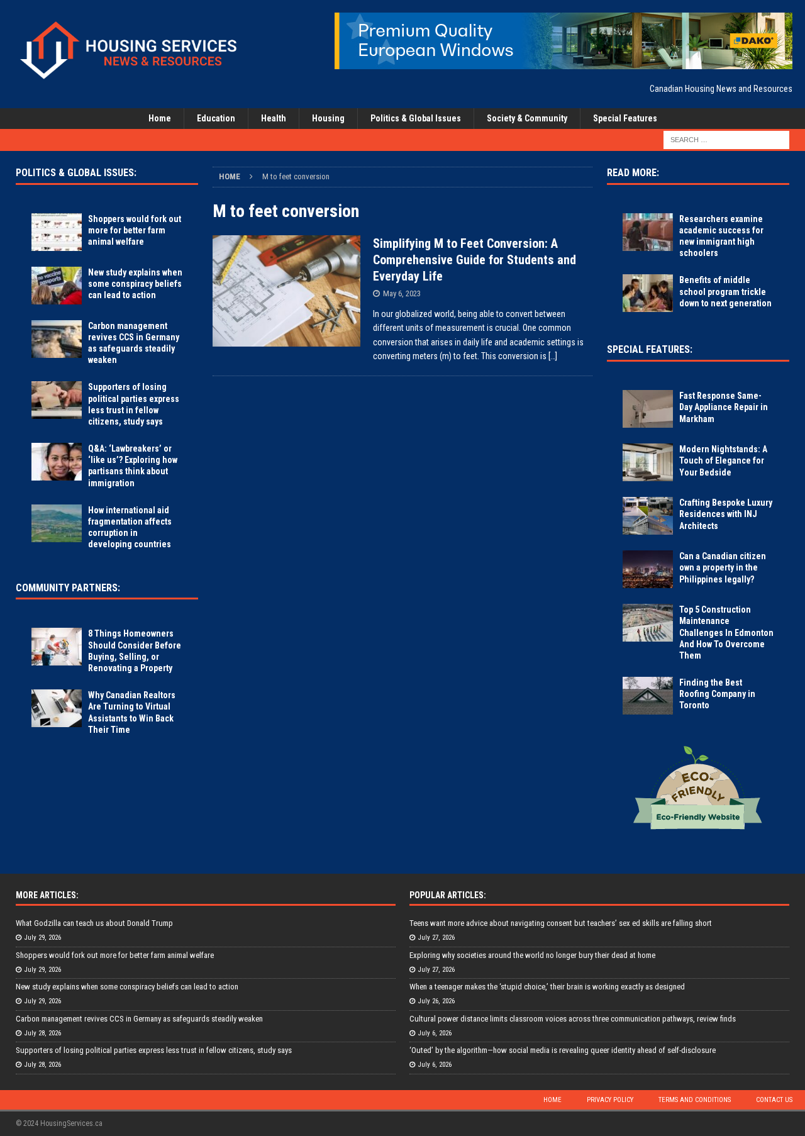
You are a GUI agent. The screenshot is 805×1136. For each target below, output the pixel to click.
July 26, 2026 (436, 1001)
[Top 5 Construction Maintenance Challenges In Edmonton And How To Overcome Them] (648, 623)
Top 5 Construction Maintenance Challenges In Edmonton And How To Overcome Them (726, 632)
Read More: (633, 173)
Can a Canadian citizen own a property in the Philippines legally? (722, 567)
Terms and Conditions (694, 1100)
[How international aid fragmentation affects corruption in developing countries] (56, 523)
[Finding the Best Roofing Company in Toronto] (648, 696)
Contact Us (774, 1100)
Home (159, 118)
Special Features (625, 118)
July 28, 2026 (43, 1033)
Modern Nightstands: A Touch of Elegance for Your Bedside (723, 460)
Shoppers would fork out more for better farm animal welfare (134, 230)
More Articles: (47, 895)
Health (273, 118)
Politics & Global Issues (415, 118)
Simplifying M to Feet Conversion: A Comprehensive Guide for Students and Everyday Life (474, 260)
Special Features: (649, 349)
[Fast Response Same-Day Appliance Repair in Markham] (648, 409)
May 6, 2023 (402, 293)
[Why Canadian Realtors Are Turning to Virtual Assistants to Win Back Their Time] (56, 708)
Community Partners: (68, 588)
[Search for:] (726, 139)
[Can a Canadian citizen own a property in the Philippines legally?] (648, 569)
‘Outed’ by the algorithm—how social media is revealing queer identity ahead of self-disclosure (562, 1050)
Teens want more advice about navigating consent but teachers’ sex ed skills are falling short (560, 923)
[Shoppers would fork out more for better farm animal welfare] (56, 232)
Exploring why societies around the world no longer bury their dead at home (532, 955)
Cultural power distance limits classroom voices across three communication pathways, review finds (572, 1018)
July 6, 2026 (435, 1033)
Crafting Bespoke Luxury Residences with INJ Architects (725, 514)
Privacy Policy (610, 1100)
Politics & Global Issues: (76, 173)
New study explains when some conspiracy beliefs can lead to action (135, 283)
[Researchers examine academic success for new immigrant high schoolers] (648, 232)
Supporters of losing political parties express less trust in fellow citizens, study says (154, 1050)
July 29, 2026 (43, 937)
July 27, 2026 (436, 937)
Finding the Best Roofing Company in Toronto (717, 693)
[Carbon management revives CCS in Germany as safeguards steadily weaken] (56, 339)
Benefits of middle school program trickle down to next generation (725, 291)
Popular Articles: (447, 895)
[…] (552, 356)
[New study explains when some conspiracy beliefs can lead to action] (56, 285)
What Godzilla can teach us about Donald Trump (94, 923)
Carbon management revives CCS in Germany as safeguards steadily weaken (139, 1018)
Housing (328, 118)
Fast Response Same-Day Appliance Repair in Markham (723, 407)
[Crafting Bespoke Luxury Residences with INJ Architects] (648, 516)
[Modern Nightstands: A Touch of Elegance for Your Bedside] (648, 462)
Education (216, 118)
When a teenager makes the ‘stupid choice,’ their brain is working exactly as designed (547, 986)
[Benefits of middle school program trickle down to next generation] (648, 293)
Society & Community (527, 118)
